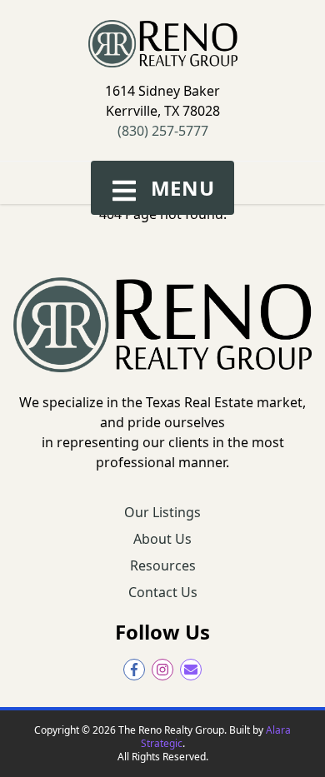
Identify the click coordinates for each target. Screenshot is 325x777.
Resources (163, 565)
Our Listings (162, 512)
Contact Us (163, 592)
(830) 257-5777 (163, 131)
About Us (162, 539)
